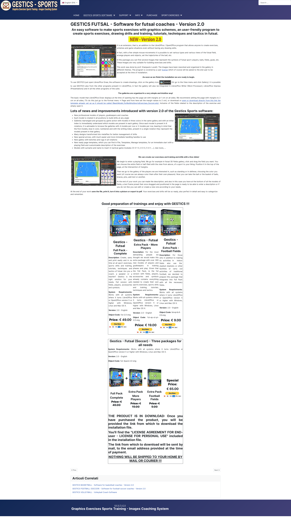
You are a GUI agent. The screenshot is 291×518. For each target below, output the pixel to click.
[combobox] (274, 2)
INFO (137, 15)
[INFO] (141, 15)
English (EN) (70, 2)
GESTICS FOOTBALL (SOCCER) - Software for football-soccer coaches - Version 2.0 (109, 488)
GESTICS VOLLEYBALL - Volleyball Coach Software (94, 492)
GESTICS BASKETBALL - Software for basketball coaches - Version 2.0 (103, 485)
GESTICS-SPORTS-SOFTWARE (97, 15)
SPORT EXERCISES (170, 15)
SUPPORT (123, 15)
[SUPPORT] (129, 15)
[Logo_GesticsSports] (29, 5)
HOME (76, 15)
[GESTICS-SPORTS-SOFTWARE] (113, 15)
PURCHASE (152, 15)
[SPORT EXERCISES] (180, 15)
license (165, 70)
